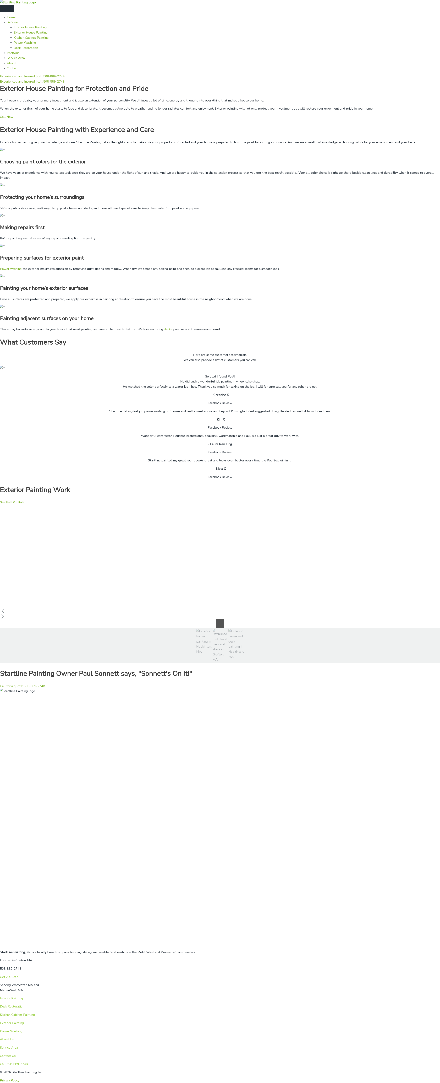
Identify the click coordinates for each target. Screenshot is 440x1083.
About (11, 63)
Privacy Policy (9, 1080)
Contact (12, 68)
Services (13, 22)
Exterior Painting (12, 1023)
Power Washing (25, 43)
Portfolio (13, 53)
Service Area (16, 58)
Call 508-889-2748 (14, 1064)
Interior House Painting (30, 27)
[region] (220, 584)
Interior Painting (11, 998)
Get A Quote (9, 977)
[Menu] (7, 8)
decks (168, 329)
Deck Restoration (26, 48)
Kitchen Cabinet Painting (31, 38)
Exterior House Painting (31, 32)
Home (11, 17)
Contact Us (8, 1056)
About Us (7, 1039)
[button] (220, 611)
